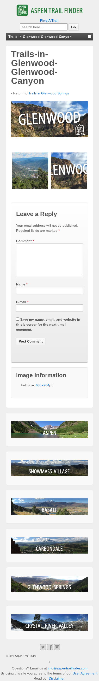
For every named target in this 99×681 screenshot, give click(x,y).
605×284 (42, 385)
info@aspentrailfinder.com (67, 668)
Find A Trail (49, 20)
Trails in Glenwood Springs (48, 93)
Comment (25, 241)
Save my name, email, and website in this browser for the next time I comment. (48, 324)
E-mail (21, 302)
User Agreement (85, 673)
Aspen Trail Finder (25, 656)
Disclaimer (56, 678)
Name (20, 284)
